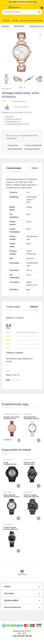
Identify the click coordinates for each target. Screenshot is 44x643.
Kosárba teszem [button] (17, 440)
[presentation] (41, 572)
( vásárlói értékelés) (18, 101)
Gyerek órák (33, 20)
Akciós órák (24, 20)
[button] (40, 34)
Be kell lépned (11, 359)
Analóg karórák (8, 414)
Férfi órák (6, 20)
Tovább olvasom (37, 440)
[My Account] (36, 7)
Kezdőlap (5, 26)
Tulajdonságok (13, 168)
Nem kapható (19, 26)
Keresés (39, 12)
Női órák (15, 20)
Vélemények (37, 168)
